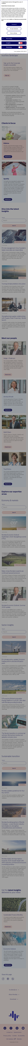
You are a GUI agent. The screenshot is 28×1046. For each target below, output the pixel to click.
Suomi (13, 5)
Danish (3, 5)
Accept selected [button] (14, 28)
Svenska (10, 5)
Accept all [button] (14, 24)
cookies (11, 19)
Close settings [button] (13, 33)
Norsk (6, 5)
